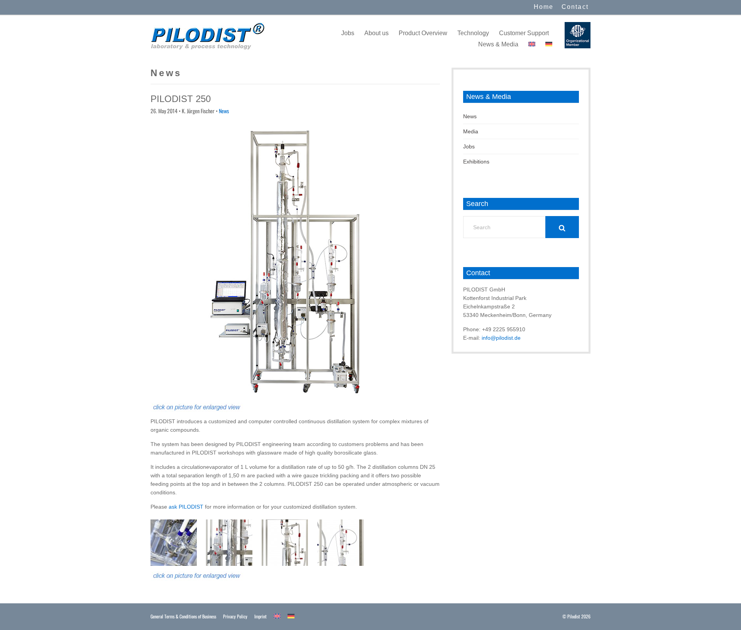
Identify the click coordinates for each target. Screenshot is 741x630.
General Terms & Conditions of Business (183, 616)
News (224, 111)
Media (470, 131)
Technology (473, 33)
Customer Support (524, 33)
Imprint (260, 616)
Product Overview (423, 33)
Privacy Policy (235, 616)
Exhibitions (476, 161)
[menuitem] (532, 44)
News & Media (498, 44)
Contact (575, 6)
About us (376, 33)
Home (544, 6)
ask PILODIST (186, 507)
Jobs (347, 33)
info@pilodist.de (501, 338)
